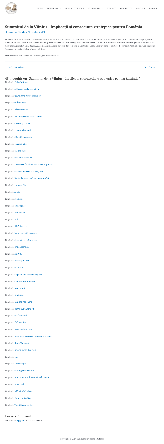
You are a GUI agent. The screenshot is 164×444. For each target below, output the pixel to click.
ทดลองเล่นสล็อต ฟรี (23, 157)
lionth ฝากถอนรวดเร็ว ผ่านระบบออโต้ (31, 178)
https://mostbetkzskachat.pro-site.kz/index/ (33, 336)
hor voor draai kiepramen (25, 233)
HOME (40, 8)
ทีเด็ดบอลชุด (20, 103)
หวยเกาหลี (19, 384)
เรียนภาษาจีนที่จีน (22, 398)
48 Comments (11, 32)
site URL (18, 254)
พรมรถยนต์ (19, 288)
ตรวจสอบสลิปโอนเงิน (24, 309)
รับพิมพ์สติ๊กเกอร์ (21, 82)
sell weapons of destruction (26, 89)
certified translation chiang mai (28, 171)
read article (19, 212)
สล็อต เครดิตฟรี (21, 109)
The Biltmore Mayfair (23, 405)
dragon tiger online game (25, 240)
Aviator (17, 192)
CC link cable (20, 151)
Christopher (19, 206)
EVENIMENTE (94, 8)
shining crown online (24, 370)
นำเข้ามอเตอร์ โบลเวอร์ (25, 350)
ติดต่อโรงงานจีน (21, 247)
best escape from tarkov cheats (28, 116)
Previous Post (16, 67)
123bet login (20, 363)
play (16, 357)
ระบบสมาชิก (20, 185)
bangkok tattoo (20, 144)
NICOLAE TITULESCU (74, 8)
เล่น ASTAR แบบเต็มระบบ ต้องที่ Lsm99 (31, 377)
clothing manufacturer (24, 281)
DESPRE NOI (52, 8)
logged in (21, 420)
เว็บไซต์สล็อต (20, 322)
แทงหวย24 (19, 295)
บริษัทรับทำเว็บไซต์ (23, 391)
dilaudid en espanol (23, 137)
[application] (59, 8)
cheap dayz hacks (22, 123)
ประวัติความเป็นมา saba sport (27, 96)
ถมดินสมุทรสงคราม (23, 302)
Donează (153, 8)
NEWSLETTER (126, 8)
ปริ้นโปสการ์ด (20, 226)
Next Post (149, 67)
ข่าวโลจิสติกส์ (20, 315)
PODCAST (111, 8)
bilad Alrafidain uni (23, 329)
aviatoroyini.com (21, 260)
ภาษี (16, 219)
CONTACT (140, 8)
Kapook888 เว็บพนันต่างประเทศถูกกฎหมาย (33, 164)
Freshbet (18, 199)
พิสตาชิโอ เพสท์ (21, 343)
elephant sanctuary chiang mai (28, 274)
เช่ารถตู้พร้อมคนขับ (23, 130)
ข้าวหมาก (18, 267)
